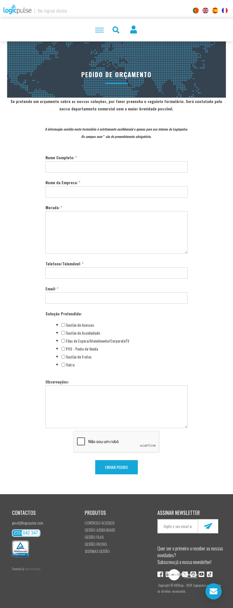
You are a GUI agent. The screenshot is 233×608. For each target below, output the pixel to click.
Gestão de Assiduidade (83, 333)
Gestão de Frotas (78, 357)
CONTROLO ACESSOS (100, 523)
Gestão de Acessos (80, 325)
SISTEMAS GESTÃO (97, 551)
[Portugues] (195, 10)
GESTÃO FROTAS (96, 544)
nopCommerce (32, 569)
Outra (70, 365)
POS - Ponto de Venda (82, 349)
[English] (205, 10)
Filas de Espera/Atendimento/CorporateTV (97, 341)
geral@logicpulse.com (27, 523)
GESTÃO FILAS (94, 537)
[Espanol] (215, 10)
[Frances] (224, 10)
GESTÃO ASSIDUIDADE (100, 530)
